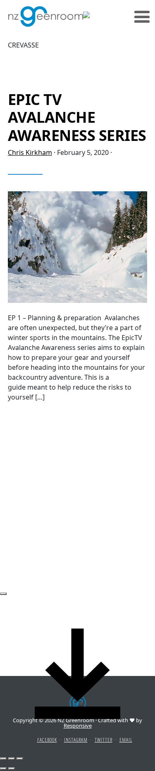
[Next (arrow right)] (11, 768)
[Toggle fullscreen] (11, 758)
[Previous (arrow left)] (3, 768)
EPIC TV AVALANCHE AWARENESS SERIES (77, 117)
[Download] (77, 673)
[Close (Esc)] (3, 594)
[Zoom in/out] (20, 758)
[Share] (3, 758)
